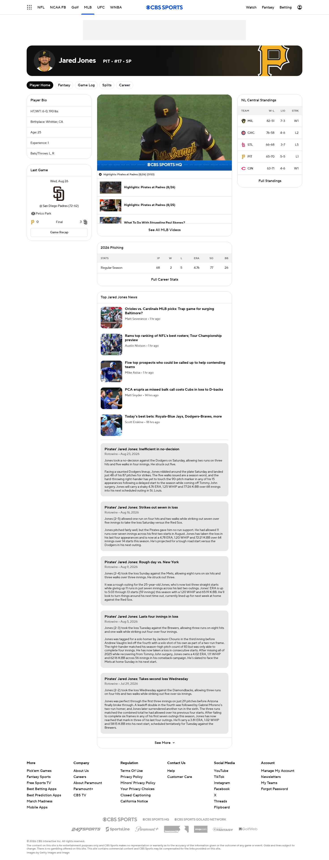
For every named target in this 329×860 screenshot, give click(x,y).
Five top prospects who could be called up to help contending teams (175, 364)
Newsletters (271, 777)
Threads (220, 801)
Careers (79, 777)
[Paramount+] (147, 828)
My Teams (269, 783)
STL (250, 145)
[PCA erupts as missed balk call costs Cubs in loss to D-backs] (111, 398)
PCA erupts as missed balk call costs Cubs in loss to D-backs (174, 389)
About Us (81, 771)
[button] (29, 7)
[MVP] (200, 827)
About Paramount (87, 783)
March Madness (39, 801)
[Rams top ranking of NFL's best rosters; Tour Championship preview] (111, 344)
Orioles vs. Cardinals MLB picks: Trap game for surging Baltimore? (169, 311)
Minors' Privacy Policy (137, 783)
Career (124, 85)
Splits (106, 85)
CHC (251, 133)
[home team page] (59, 193)
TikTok (219, 777)
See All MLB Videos (164, 230)
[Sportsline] (118, 828)
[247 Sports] (85, 828)
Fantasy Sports (39, 777)
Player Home (40, 85)
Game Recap (59, 232)
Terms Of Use (131, 771)
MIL (250, 121)
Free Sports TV (39, 783)
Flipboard (222, 807)
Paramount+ (83, 789)
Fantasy (64, 85)
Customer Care (179, 777)
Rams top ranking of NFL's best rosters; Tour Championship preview (173, 338)
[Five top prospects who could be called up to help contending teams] (111, 371)
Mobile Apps (37, 807)
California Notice (134, 797)
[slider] (164, 157)
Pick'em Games (39, 771)
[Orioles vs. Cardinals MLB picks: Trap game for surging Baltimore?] (111, 317)
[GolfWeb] (248, 829)
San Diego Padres (55, 206)
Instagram (222, 783)
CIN (250, 169)
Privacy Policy (131, 777)
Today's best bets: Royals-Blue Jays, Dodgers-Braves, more (173, 416)
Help (171, 771)
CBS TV (79, 795)
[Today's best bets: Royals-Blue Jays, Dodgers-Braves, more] (111, 425)
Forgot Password (274, 789)
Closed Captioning (135, 791)
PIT (250, 157)
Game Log (86, 85)
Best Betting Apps (41, 789)
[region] (164, 133)
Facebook (222, 789)
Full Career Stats (164, 279)
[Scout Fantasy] (223, 829)
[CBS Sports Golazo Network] (200, 819)
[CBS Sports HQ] (156, 819)
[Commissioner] (176, 827)
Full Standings (269, 181)
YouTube (221, 771)
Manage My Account (277, 771)
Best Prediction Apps (44, 795)
